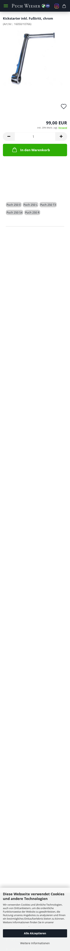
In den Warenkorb (35, 150)
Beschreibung (20, 190)
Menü (6, 6)
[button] (9, 136)
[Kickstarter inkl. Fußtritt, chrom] (35, 58)
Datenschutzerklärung (16, 926)
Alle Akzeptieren (35, 933)
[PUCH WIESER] (35, 6)
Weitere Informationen (35, 943)
